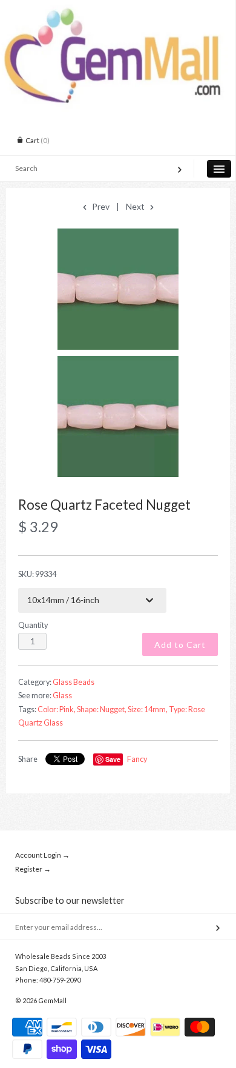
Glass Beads (73, 682)
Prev (100, 206)
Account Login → (42, 854)
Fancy (137, 759)
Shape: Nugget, (101, 709)
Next (136, 206)
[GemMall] (117, 11)
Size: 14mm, (148, 709)
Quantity (33, 625)
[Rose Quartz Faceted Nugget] (118, 289)
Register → (33, 868)
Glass (62, 695)
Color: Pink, (57, 709)
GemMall (52, 1000)
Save (112, 759)
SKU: (37, 574)
